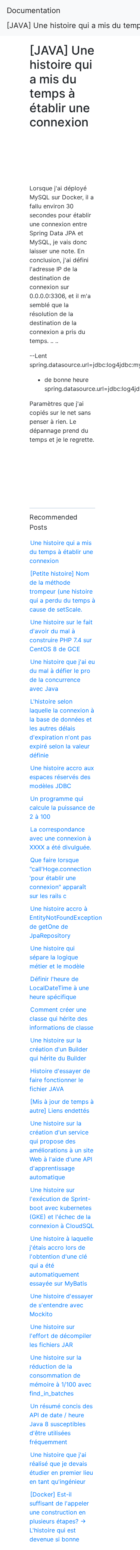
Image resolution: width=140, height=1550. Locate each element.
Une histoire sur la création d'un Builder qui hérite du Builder (58, 1049)
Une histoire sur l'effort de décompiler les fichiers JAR (60, 1335)
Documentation (33, 10)
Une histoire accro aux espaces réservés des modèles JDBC (61, 777)
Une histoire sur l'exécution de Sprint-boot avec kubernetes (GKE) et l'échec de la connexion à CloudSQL (61, 1207)
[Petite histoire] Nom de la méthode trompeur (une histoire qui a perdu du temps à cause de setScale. (62, 591)
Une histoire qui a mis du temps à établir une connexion (61, 551)
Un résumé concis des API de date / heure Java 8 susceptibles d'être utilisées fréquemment (61, 1424)
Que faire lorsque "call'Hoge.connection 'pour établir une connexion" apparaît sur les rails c (60, 878)
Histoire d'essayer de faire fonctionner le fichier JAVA (59, 1080)
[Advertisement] (62, 160)
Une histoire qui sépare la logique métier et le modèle (56, 957)
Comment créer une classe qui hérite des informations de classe (61, 1018)
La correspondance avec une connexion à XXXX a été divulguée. (60, 838)
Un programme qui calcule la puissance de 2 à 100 (62, 807)
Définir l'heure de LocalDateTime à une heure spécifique (59, 988)
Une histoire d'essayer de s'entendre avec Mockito (61, 1305)
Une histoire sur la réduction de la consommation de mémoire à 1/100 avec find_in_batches (60, 1375)
